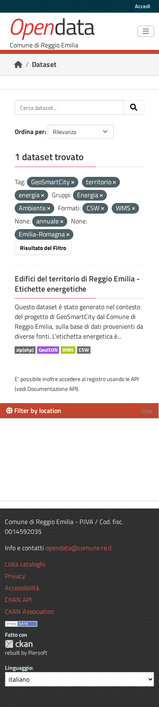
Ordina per (29, 131)
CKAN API (18, 599)
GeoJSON (48, 350)
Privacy (15, 576)
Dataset (44, 64)
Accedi (142, 6)
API (135, 379)
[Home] (18, 64)
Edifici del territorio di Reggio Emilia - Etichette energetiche (77, 283)
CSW (84, 350)
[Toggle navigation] (145, 31)
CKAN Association (29, 611)
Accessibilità (22, 588)
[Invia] (133, 107)
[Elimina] (72, 182)
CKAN (19, 644)
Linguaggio (18, 667)
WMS (68, 350)
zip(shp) (25, 350)
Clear (147, 410)
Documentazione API (52, 388)
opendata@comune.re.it (79, 548)
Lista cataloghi (25, 564)
